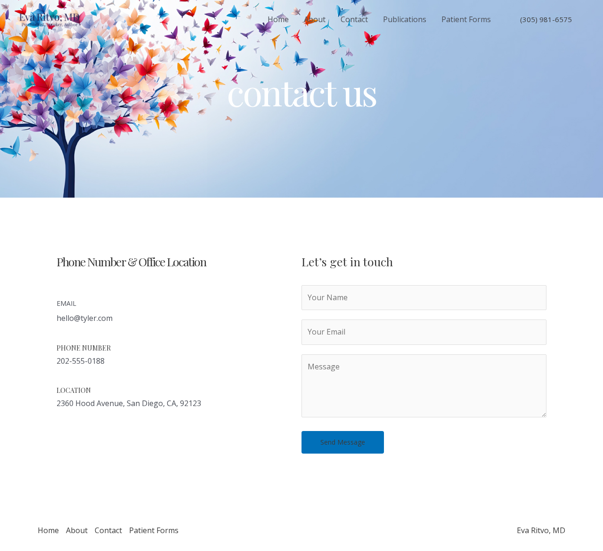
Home (278, 19)
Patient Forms (466, 19)
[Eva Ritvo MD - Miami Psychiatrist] (49, 19)
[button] (67, 439)
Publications (404, 19)
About (315, 19)
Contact (354, 19)
